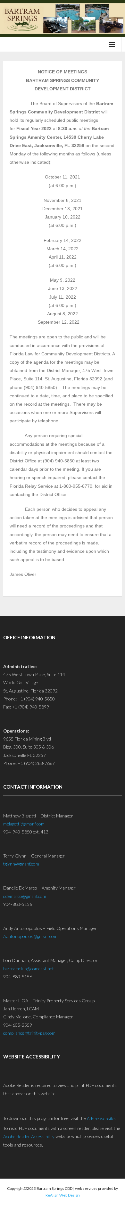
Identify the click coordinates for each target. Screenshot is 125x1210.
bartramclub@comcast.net (28, 968)
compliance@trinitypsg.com (29, 1033)
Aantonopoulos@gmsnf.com (30, 936)
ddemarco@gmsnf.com (24, 896)
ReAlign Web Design (63, 1195)
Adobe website (101, 1118)
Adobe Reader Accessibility (28, 1136)
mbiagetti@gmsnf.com (24, 823)
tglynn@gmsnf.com (21, 863)
